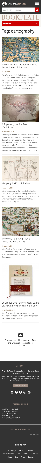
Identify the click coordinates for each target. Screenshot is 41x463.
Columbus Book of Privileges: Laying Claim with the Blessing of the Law (20, 304)
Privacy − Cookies (27, 457)
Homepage (12, 450)
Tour (18, 454)
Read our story (20, 385)
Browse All (29, 450)
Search (21, 450)
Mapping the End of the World (17, 183)
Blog (16, 457)
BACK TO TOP (20, 445)
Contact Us (34, 454)
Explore (7, 24)
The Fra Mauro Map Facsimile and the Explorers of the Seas (19, 66)
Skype (10, 457)
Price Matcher (8, 454)
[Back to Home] (14, 4)
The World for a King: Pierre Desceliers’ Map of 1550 (16, 240)
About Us (25, 454)
